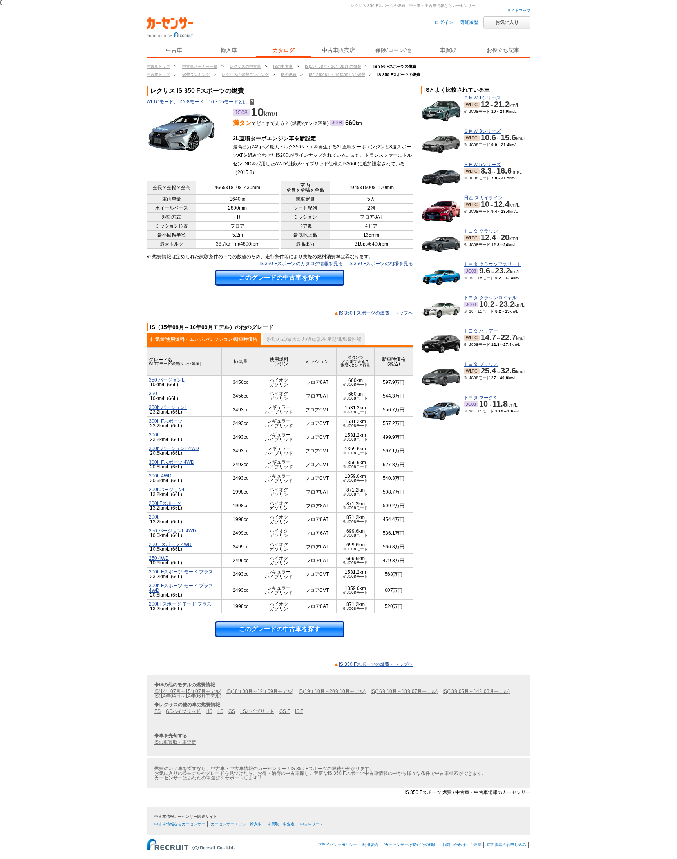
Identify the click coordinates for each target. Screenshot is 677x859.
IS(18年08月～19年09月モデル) (259, 691)
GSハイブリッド (183, 711)
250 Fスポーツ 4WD (170, 544)
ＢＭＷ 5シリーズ (482, 164)
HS (209, 711)
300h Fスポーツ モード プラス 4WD (181, 588)
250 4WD (159, 558)
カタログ (284, 50)
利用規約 (370, 845)
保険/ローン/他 (393, 50)
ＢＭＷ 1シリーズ (482, 98)
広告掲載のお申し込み (506, 845)
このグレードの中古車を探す (279, 277)
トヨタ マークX (480, 397)
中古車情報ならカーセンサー (179, 824)
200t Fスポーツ (165, 503)
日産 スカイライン (483, 198)
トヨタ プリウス (481, 364)
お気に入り (507, 22)
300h (154, 435)
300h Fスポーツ (166, 421)
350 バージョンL (167, 380)
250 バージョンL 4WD (172, 530)
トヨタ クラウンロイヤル (490, 297)
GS (231, 711)
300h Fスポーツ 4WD (171, 462)
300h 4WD (160, 476)
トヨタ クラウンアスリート (492, 264)
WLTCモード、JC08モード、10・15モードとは (200, 102)
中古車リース (312, 824)
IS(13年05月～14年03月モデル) (476, 691)
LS (220, 711)
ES (157, 711)
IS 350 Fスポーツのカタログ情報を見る (301, 263)
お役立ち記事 (503, 50)
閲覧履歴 (469, 22)
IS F (299, 711)
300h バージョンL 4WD (174, 448)
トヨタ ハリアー (481, 331)
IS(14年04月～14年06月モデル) (187, 696)
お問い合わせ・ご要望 (462, 845)
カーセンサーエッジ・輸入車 (236, 824)
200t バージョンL (167, 489)
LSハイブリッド (257, 711)
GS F (284, 711)
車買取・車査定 (281, 824)
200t (153, 517)
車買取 (448, 50)
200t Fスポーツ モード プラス (180, 604)
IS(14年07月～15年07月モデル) (187, 691)
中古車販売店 (338, 50)
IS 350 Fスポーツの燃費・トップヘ (376, 313)
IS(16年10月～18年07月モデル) (404, 691)
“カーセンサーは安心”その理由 (410, 845)
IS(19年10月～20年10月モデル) (332, 691)
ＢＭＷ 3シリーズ (482, 131)
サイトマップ (518, 10)
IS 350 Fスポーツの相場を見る (380, 263)
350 (153, 393)
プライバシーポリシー (337, 845)
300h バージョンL (168, 407)
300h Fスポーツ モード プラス (181, 572)
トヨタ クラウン (481, 231)
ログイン (443, 22)
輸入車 (229, 50)
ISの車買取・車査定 (175, 742)
